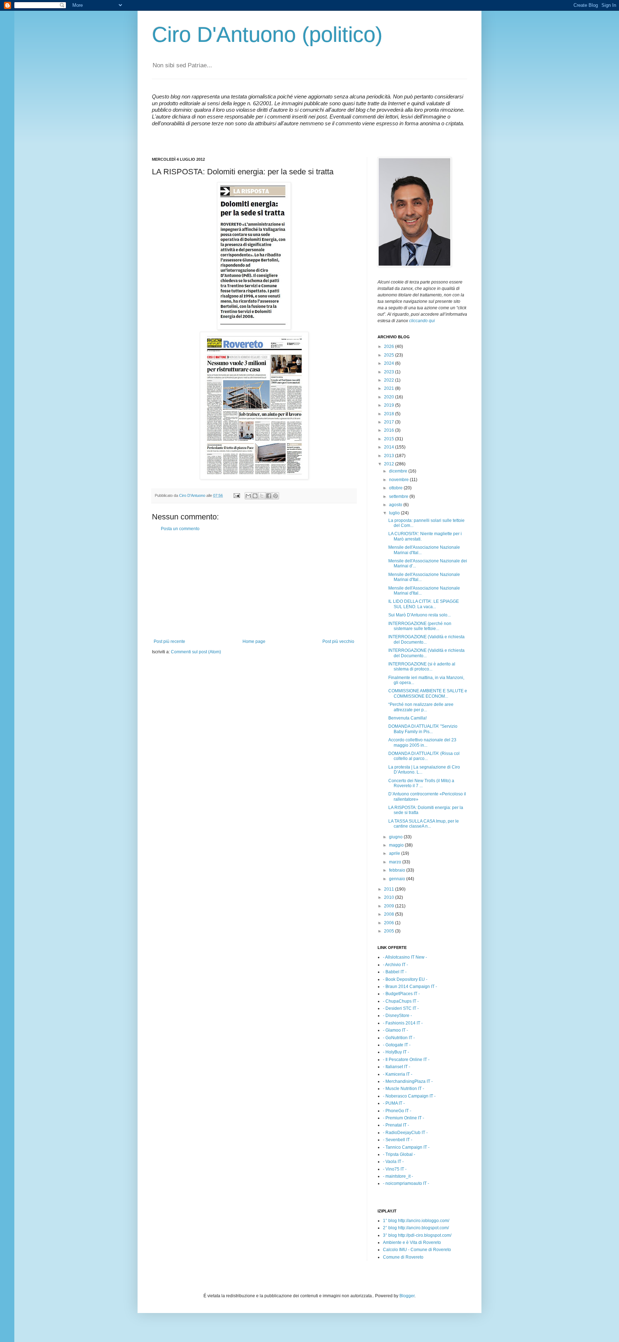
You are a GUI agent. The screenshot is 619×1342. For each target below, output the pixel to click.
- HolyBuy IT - (396, 1052)
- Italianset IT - (396, 1066)
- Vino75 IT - (395, 1169)
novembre (399, 479)
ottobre (396, 487)
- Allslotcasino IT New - (405, 957)
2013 (389, 455)
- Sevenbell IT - (397, 1139)
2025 (389, 355)
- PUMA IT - (394, 1103)
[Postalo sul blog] (255, 495)
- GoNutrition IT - (399, 1037)
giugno (396, 836)
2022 (389, 380)
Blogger (406, 1295)
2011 (389, 889)
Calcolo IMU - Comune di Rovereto (417, 1249)
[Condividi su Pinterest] (275, 495)
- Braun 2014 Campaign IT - (410, 986)
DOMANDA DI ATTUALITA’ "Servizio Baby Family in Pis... (422, 729)
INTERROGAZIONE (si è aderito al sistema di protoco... (421, 667)
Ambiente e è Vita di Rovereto (412, 1242)
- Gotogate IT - (397, 1044)
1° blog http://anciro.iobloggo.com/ (416, 1220)
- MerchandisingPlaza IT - (408, 1081)
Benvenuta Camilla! (407, 718)
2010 (389, 897)
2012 (389, 463)
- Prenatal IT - (396, 1125)
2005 (389, 931)
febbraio (397, 870)
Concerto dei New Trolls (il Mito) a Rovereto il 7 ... (421, 783)
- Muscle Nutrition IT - (403, 1088)
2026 (389, 346)
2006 (389, 922)
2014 (389, 447)
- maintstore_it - (398, 1176)
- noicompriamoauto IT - (406, 1183)
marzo (395, 861)
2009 (389, 906)
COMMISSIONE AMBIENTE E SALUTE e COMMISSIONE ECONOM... (427, 693)
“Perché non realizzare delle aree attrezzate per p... (421, 707)
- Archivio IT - (395, 964)
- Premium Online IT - (403, 1117)
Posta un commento (180, 528)
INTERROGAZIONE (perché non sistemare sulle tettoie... (419, 626)
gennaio (397, 878)
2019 (389, 405)
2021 (389, 388)
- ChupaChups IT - (401, 1001)
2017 (389, 422)
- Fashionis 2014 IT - (403, 1023)
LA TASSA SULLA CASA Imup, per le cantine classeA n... (423, 824)
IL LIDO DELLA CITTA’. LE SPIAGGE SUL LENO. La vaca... (423, 604)
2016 (389, 430)
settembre (399, 496)
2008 (389, 914)
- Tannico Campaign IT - (406, 1147)
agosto (396, 504)
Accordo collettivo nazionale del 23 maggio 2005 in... (422, 742)
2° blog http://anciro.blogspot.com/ (416, 1227)
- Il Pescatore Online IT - (406, 1059)
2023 (389, 371)
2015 (389, 438)
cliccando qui (422, 320)
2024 (389, 363)
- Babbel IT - (395, 971)
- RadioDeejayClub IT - (405, 1132)
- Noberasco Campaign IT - (409, 1096)
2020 (389, 396)
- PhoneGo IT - (397, 1110)
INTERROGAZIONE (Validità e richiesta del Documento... (426, 639)
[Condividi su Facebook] (268, 495)
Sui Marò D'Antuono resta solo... (419, 614)
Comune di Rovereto (403, 1257)
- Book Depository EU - (405, 979)
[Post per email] (236, 495)
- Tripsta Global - (399, 1154)
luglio (395, 512)
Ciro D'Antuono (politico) (267, 35)
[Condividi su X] (261, 495)
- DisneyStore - (397, 1015)
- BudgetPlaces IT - (401, 993)
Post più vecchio (338, 641)
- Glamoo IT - (395, 1030)
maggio (397, 845)
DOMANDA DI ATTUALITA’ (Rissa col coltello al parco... (424, 756)
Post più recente (169, 641)
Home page (254, 641)
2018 (389, 413)
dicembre (398, 471)
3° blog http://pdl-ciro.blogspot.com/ (417, 1235)
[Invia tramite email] (248, 495)
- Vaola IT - (393, 1161)
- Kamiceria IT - (397, 1074)
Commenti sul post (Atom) (196, 651)
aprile (395, 853)
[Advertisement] (254, 585)
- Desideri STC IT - (401, 1008)
